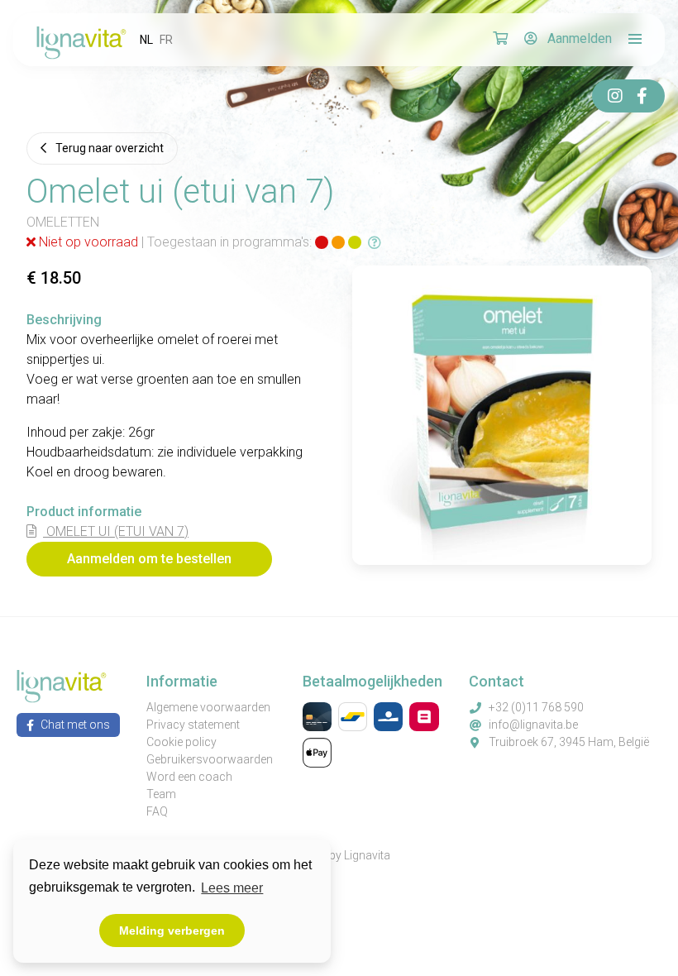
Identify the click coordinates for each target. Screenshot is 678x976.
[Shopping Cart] (500, 39)
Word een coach (189, 776)
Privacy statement (193, 724)
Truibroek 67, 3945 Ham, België (569, 742)
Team (161, 794)
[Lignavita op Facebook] (641, 96)
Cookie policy (181, 742)
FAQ (157, 811)
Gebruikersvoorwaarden (209, 759)
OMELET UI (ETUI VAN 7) (116, 531)
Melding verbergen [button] (172, 930)
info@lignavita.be (533, 724)
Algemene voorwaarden (208, 707)
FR (166, 39)
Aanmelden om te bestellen (149, 559)
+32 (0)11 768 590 (536, 707)
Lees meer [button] (232, 888)
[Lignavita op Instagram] (615, 96)
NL (146, 39)
